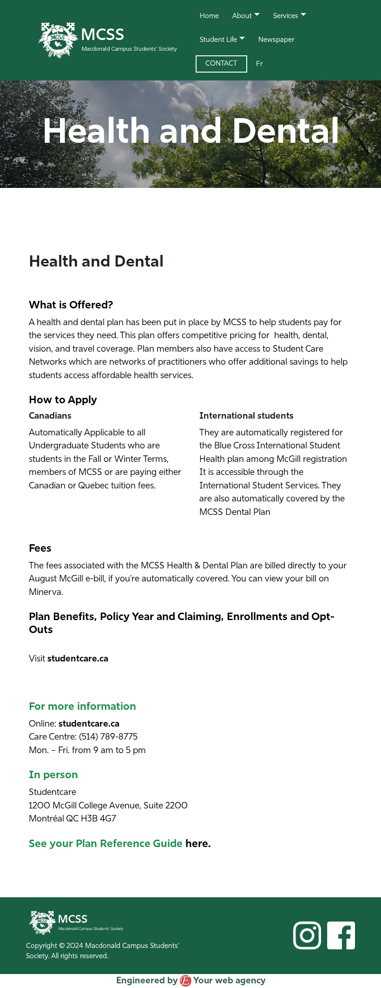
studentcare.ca (77, 659)
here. (198, 844)
